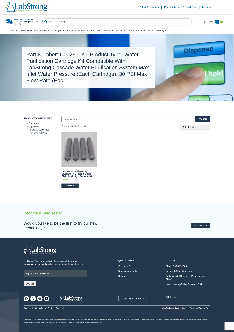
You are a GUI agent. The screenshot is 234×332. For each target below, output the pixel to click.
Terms (192, 308)
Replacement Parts (76, 30)
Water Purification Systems (33, 30)
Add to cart (70, 186)
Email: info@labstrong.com (179, 271)
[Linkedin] (46, 298)
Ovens (119, 30)
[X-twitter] (33, 298)
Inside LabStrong (156, 30)
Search (203, 119)
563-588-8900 (180, 266)
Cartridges (57, 30)
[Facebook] (26, 298)
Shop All (14, 30)
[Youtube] (40, 298)
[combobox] (117, 21)
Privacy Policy (204, 308)
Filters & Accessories (101, 30)
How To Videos (135, 30)
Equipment (34, 126)
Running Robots (181, 308)
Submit (30, 284)
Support (122, 276)
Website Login (171, 297)
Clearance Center (126, 266)
